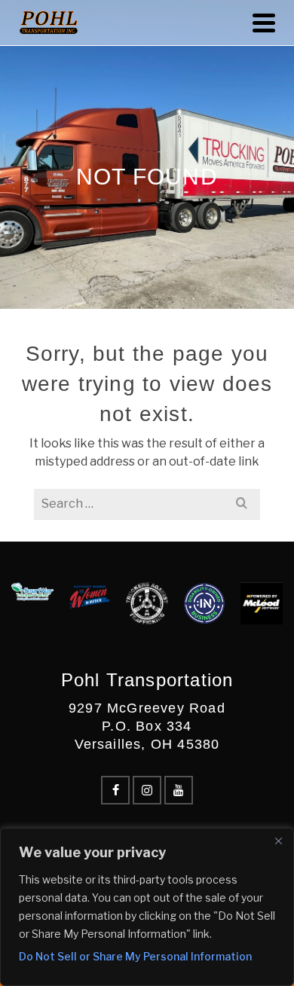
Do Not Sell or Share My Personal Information (135, 956)
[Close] (278, 841)
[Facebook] (115, 790)
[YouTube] (178, 790)
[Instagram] (147, 790)
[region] (147, 907)
